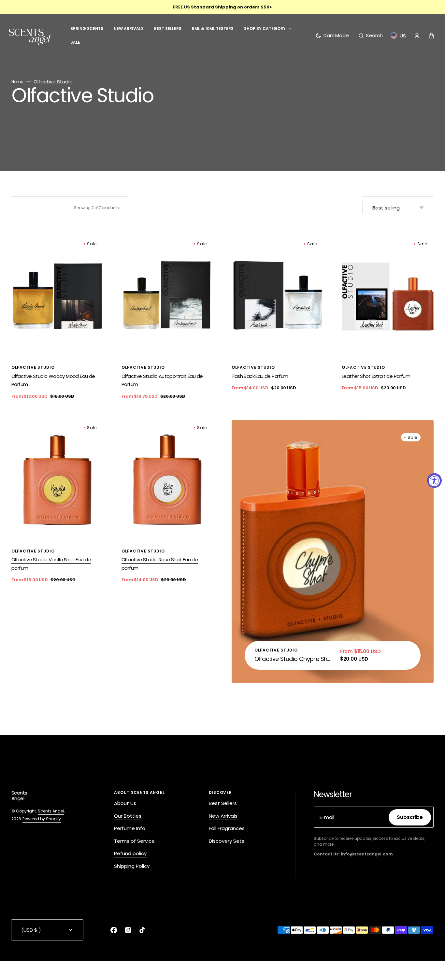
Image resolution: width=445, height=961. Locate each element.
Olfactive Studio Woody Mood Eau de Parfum (53, 380)
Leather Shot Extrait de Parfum (376, 376)
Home (17, 81)
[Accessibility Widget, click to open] (434, 480)
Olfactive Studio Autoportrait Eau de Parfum (162, 380)
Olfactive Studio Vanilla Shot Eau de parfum (51, 563)
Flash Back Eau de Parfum (260, 376)
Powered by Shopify (41, 819)
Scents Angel (51, 811)
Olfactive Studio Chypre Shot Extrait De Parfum (293, 659)
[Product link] (57, 318)
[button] (371, 35)
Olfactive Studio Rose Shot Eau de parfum (160, 563)
